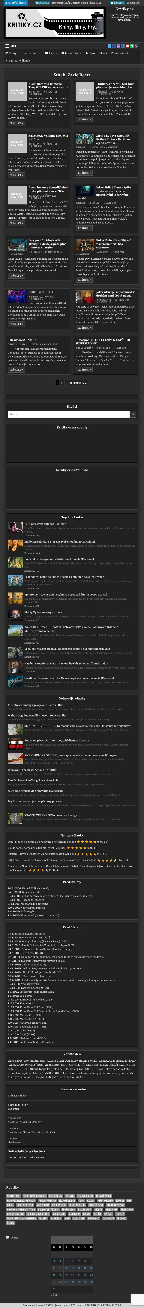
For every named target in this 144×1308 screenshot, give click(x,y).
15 (85, 1268)
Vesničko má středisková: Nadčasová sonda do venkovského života (67, 648)
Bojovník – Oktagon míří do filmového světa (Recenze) (59, 559)
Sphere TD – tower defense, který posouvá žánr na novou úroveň (65, 594)
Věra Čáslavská (30, 984)
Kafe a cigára (27, 911)
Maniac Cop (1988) (30, 1015)
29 (85, 1282)
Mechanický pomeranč (34, 903)
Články (10, 1223)
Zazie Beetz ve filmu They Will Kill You (48, 137)
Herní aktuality (105, 1200)
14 (79, 1268)
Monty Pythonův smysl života (43, 612)
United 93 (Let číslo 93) (35, 888)
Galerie (90, 1200)
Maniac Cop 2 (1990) (32, 1019)
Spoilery (120, 1214)
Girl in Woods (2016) (34, 964)
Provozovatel (119, 53)
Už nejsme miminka (33, 933)
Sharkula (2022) (126, 1060)
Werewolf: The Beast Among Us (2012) (32, 769)
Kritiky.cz (124, 9)
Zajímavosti (79, 1218)
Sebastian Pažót (104, 300)
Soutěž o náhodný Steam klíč (37, 1042)
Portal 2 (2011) (34, 1064)
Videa (67, 1218)
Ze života (121, 1218)
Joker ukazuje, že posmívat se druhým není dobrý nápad (115, 293)
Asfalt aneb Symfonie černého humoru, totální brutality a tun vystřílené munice (68, 980)
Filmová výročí (103, 1196)
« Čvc (54, 1294)
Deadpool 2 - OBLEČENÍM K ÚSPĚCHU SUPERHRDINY (103, 341)
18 (60, 1275)
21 (79, 1275)
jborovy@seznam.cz (34, 1157)
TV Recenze (56, 1218)
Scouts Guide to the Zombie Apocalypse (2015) (48, 945)
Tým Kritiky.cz (98, 53)
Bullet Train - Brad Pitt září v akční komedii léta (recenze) (114, 244)
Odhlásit (23, 1095)
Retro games (59, 1214)
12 (66, 1268)
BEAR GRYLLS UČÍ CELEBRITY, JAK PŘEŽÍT (89, 1064)
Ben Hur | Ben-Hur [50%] (35, 937)
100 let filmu (13, 1196)
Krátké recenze (95, 1205)
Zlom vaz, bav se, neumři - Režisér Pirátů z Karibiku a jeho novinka (113, 139)
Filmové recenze (67, 1200)
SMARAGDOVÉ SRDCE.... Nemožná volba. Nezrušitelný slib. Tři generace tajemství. (77, 725)
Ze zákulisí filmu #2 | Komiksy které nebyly (47, 949)
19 (66, 1275)
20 (72, 1275)
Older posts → (78, 383)
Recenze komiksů (15, 1214)
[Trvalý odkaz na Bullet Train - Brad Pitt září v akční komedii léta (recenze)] (85, 245)
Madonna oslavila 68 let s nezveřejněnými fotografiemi (59, 541)
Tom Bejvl (80, 147)
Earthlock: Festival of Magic (36, 999)
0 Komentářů (37, 94)
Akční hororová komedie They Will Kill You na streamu (48, 85)
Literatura (71, 53)
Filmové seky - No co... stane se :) (39, 915)
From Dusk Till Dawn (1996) (36, 1007)
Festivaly (69, 1196)
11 (60, 1268)
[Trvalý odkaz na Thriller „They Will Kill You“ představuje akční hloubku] (85, 91)
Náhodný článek (19, 60)
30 (91, 1282)
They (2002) (27, 1030)
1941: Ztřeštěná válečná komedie (45, 523)
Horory (120, 1200)
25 (60, 1282)
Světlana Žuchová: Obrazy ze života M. (43, 960)
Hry (51, 53)
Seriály (32, 53)
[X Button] (109, 46)
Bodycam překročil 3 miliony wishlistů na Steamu (56, 740)
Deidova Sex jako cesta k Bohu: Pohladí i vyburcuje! (52, 968)
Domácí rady (55, 1196)
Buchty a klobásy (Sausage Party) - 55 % (44, 941)
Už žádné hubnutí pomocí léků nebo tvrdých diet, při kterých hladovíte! (62, 957)
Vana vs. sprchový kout (33, 1022)
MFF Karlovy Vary (115, 1205)
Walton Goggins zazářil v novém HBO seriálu (37, 715)
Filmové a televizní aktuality (21, 1200)
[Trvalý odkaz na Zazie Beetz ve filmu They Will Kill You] (17, 143)
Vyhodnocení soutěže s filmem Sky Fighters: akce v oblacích (57, 896)
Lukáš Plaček (35, 252)
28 (79, 1282)
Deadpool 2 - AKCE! (23, 340)
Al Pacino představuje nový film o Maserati (35, 790)
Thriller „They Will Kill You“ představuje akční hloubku (115, 85)
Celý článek (17, 123)
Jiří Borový (34, 92)
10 (54, 1268)
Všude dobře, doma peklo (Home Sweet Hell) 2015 (37, 848)
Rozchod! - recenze (33, 900)
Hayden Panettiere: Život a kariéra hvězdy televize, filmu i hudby (66, 663)
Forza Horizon (28, 1003)
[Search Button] (136, 46)
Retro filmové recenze (38, 1214)
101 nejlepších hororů (34, 1196)
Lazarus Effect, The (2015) (36, 987)
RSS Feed (13, 1108)
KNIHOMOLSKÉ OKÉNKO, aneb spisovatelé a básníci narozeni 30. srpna (70, 755)
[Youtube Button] (127, 46)
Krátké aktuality (77, 1205)
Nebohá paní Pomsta (33, 907)
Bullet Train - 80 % (40, 292)
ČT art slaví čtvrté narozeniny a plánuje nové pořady (94, 1073)
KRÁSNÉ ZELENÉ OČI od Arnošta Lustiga (50, 815)
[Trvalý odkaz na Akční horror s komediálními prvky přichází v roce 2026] (17, 195)
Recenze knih (127, 1209)
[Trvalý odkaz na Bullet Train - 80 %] (17, 296)
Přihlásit (13, 1095)
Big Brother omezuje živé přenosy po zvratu (36, 801)
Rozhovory (74, 1214)
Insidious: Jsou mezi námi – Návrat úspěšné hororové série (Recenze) (69, 678)
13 (73, 1268)
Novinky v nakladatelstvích (21, 1209)
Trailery (43, 1218)
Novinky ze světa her (48, 1209)
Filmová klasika (85, 1196)
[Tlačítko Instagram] (123, 46)
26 (66, 1282)
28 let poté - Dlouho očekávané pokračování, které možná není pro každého (52, 860)
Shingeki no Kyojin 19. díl (36, 1077)
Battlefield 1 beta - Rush (33, 1026)
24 (54, 1282)
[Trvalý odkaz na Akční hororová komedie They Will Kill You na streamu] (17, 91)
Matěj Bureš (102, 252)
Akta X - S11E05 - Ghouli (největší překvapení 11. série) (42, 1069)
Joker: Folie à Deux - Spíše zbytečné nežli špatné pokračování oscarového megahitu (103, 193)
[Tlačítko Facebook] (114, 46)
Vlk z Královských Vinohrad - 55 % (42, 972)
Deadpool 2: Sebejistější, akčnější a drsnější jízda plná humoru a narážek (47, 244)
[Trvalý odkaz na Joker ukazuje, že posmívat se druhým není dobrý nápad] (85, 296)
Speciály (108, 1214)
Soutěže (97, 1214)
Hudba (10, 1205)
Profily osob (68, 1209)
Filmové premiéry (47, 1200)
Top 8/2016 (26, 995)
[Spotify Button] (132, 46)
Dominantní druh (35, 1060)
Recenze (98, 1209)
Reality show (84, 1209)
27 (72, 1282)
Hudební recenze (25, 1205)
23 (91, 1275)
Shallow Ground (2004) (33, 1038)
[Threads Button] (118, 46)
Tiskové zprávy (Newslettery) (21, 1218)
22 (85, 1275)
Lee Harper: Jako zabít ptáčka (37, 991)
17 (54, 1275)
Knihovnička (43, 1205)
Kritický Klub (59, 1205)
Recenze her (111, 1209)
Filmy (12, 53)
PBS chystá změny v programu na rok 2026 (35, 705)
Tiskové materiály (16, 344)
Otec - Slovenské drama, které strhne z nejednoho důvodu (42, 841)
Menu (13, 46)
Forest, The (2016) (32, 953)
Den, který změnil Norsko (81, 1060)
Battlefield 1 (77, 1077)
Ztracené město (31, 892)
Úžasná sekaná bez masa (36, 976)
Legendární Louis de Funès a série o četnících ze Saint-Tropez (64, 576)
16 (91, 1268)
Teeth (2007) (27, 1034)
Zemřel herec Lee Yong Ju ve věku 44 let (33, 780)
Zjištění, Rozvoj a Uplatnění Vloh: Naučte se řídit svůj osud (42, 853)
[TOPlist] (12, 1237)
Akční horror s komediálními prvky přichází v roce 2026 (48, 189)
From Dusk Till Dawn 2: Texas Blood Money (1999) (50, 1011)
